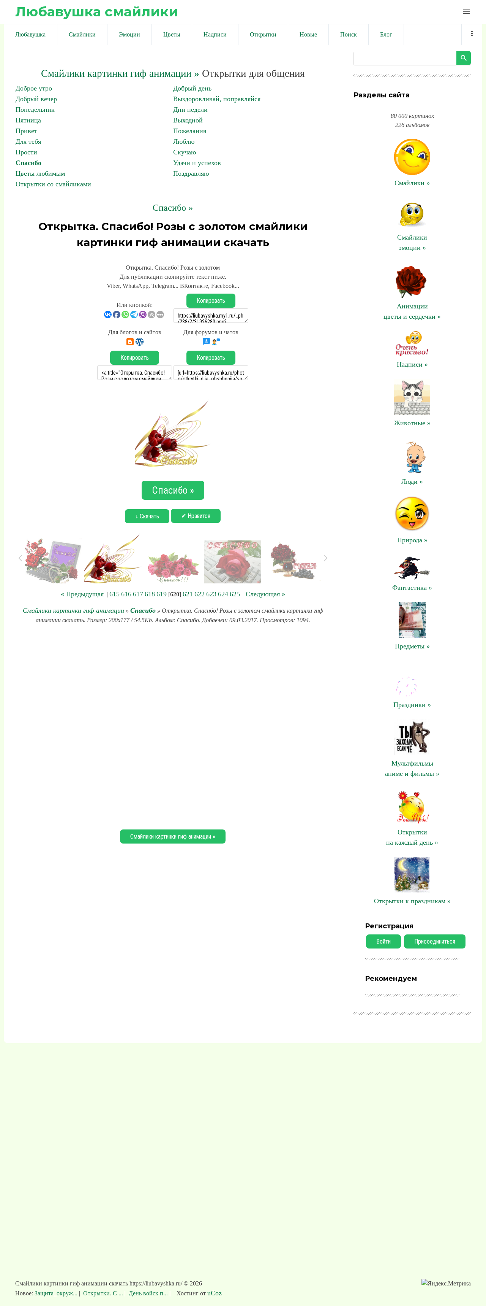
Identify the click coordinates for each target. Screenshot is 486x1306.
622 (199, 594)
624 (223, 594)
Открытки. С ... (103, 1293)
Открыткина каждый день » (412, 837)
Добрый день (192, 88)
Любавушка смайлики (96, 11)
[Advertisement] (172, 725)
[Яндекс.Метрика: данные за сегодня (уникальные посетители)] (446, 1283)
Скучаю (184, 152)
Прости (26, 152)
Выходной (188, 120)
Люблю (183, 141)
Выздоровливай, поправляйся (216, 99)
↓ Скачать (147, 516)
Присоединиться (434, 941)
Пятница (28, 120)
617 (138, 594)
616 (126, 594)
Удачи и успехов (197, 163)
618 (150, 594)
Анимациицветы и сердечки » (412, 311)
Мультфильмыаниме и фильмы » (412, 768)
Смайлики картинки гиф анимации (73, 610)
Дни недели (190, 109)
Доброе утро (34, 88)
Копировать (211, 300)
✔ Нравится (195, 516)
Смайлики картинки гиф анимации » (120, 73)
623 (211, 594)
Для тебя (28, 141)
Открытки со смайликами (53, 184)
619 (161, 594)
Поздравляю (191, 173)
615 (114, 594)
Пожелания (189, 131)
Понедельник (35, 109)
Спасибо (28, 163)
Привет (26, 131)
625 (235, 594)
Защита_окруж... (57, 1293)
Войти (383, 941)
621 (188, 594)
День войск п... (148, 1293)
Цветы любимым (40, 173)
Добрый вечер (36, 99)
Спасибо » (173, 208)
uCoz (214, 1293)
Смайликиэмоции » (412, 242)
